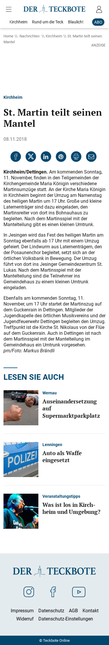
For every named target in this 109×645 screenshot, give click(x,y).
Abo (98, 22)
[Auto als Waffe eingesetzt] (20, 459)
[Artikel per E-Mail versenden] (91, 156)
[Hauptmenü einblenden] (10, 9)
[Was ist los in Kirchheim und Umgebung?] (20, 510)
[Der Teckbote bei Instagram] (29, 592)
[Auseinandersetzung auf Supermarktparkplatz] (20, 407)
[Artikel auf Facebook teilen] (15, 156)
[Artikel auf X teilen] (31, 156)
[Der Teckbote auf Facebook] (53, 592)
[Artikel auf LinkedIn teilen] (46, 156)
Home (8, 36)
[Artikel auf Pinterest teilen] (61, 156)
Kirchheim (54, 36)
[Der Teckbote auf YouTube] (78, 592)
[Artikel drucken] (76, 156)
